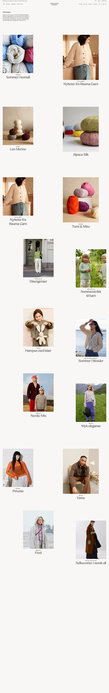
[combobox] (96, 0)
